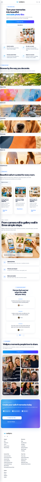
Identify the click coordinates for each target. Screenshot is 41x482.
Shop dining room (34, 211)
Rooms (5, 472)
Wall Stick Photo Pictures (26, 464)
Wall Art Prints (24, 459)
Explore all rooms (5, 182)
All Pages (23, 444)
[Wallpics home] (20, 2)
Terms (5, 444)
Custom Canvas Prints (8, 462)
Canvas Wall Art (7, 460)
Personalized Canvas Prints (9, 467)
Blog (22, 441)
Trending (23, 450)
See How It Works (12, 421)
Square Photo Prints (25, 457)
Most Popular (23, 449)
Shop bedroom (20, 208)
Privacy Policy (6, 446)
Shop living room (6, 211)
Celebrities (23, 446)
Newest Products (24, 447)
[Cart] (39, 2)
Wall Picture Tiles (24, 462)
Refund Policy (6, 447)
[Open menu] (2, 2)
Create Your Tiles (20, 21)
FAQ (4, 441)
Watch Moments (20, 351)
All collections (23, 442)
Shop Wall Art (20, 25)
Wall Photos (23, 460)
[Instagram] (7, 436)
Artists (5, 477)
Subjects (5, 475)
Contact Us (6, 442)
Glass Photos (6, 465)
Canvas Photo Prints (8, 457)
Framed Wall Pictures (8, 464)
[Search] (37, 2)
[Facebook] (5, 436)
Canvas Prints (6, 459)
